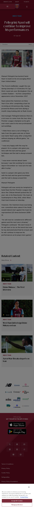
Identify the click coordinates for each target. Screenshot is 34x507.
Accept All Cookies (16, 500)
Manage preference (17, 504)
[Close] (29, 487)
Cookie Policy (24, 497)
